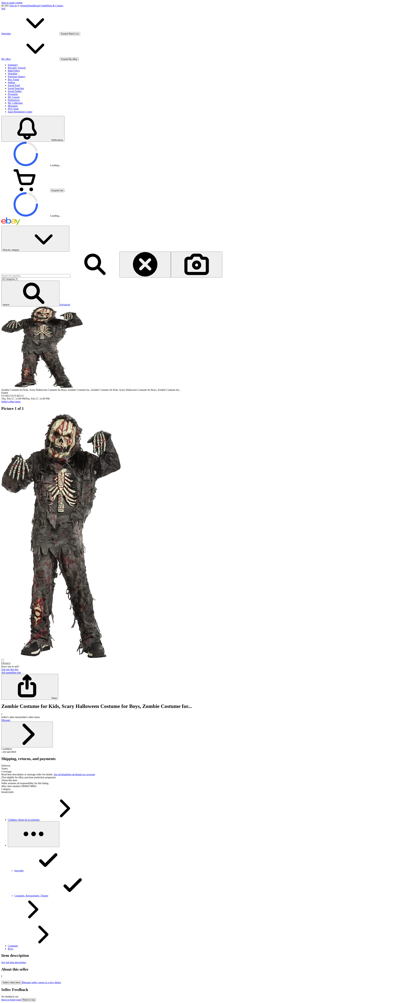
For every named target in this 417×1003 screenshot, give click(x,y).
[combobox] (36, 275)
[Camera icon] (196, 264)
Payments (13, 94)
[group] (208, 536)
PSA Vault (13, 108)
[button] (30, 293)
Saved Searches (16, 88)
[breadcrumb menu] (33, 834)
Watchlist (12, 73)
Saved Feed (14, 85)
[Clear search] (145, 264)
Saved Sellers (15, 91)
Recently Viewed (17, 67)
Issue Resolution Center (20, 111)
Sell (3, 8)
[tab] (208, 780)
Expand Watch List (70, 34)
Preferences (14, 100)
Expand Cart (57, 190)
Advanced (64, 304)
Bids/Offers (14, 70)
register (24, 5)
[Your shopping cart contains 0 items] (25, 190)
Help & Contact (55, 5)
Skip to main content (11, 2)
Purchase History (16, 76)
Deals (31, 5)
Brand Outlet (40, 5)
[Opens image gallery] (2, 660)
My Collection (15, 103)
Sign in (13, 5)
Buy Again (13, 79)
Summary (13, 64)
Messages (13, 105)
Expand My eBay (69, 59)
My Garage (14, 97)
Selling (11, 82)
